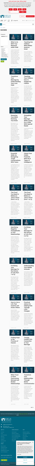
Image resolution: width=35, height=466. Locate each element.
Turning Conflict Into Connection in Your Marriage (28, 341)
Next (32, 407)
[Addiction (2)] (4, 52)
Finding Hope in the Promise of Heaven (15, 340)
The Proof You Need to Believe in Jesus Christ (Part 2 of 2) (15, 196)
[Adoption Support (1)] (4, 54)
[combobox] (17, 24)
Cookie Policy (2, 464)
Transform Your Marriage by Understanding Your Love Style (16, 80)
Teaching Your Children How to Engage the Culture (28, 79)
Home (1, 27)
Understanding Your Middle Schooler (29, 267)
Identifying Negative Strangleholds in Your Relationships (15, 230)
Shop (24, 429)
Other (23, 11)
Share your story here (23, 413)
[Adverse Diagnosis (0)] (4, 56)
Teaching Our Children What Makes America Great (28, 45)
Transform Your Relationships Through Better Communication (29, 379)
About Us (2, 429)
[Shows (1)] (4, 36)
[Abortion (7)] (4, 48)
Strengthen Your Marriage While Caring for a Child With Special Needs (28, 121)
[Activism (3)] (4, 50)
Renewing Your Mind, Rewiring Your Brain (14, 118)
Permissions (7, 464)
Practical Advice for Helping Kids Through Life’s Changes (28, 306)
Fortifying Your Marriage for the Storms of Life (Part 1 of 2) (15, 270)
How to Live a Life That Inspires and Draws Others (15, 304)
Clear (2, 61)
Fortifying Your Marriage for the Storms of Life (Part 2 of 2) (28, 231)
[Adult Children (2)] (4, 55)
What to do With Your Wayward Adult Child (14, 44)
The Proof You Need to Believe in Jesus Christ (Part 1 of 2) (28, 196)
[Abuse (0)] (4, 49)
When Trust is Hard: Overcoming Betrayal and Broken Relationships (15, 379)
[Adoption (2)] (4, 53)
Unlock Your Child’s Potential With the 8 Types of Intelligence (28, 158)
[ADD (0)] (4, 51)
